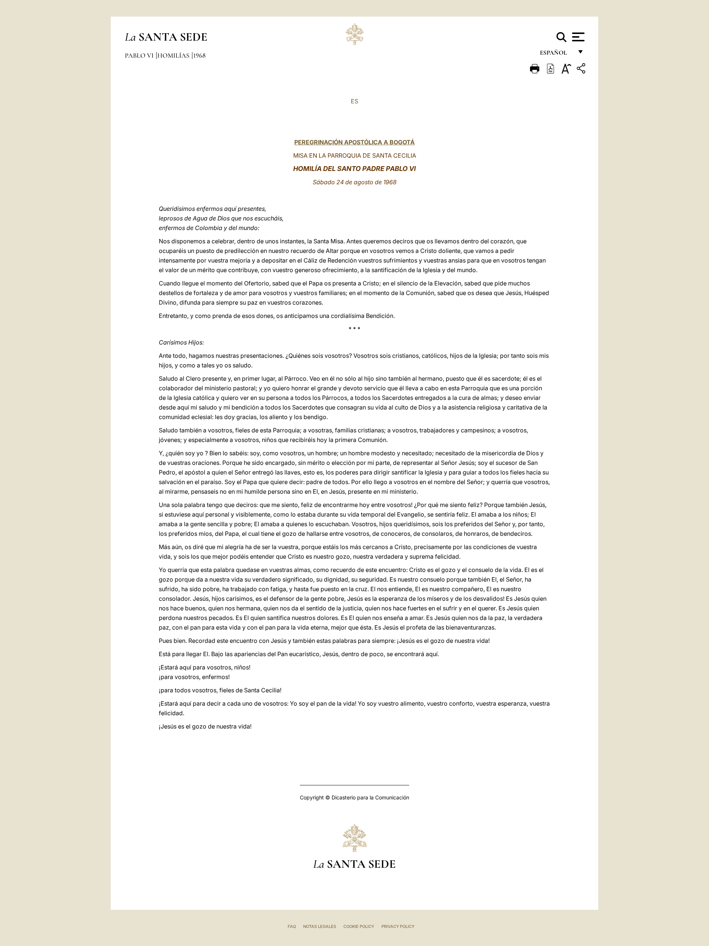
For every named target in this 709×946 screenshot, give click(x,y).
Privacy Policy (397, 926)
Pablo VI (140, 55)
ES (354, 101)
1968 (199, 55)
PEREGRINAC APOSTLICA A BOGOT (354, 142)
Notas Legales (319, 926)
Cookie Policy (358, 926)
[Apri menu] (577, 37)
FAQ (292, 926)
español (556, 54)
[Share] (582, 69)
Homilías (174, 55)
